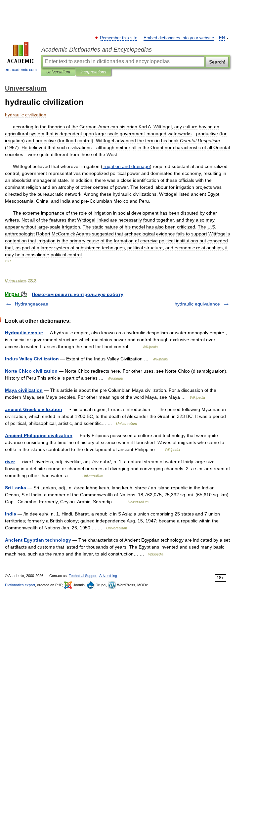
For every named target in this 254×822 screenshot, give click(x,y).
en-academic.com (21, 69)
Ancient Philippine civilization (38, 435)
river (10, 461)
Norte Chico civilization (31, 371)
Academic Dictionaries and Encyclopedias (96, 49)
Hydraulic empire (24, 332)
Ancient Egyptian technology (38, 540)
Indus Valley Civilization (32, 358)
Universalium (58, 72)
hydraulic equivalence (197, 304)
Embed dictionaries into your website (179, 38)
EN (222, 38)
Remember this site (119, 38)
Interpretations (93, 72)
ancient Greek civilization (33, 409)
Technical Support (83, 576)
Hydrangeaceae (31, 304)
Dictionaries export (20, 585)
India (10, 513)
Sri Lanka (15, 487)
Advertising (108, 576)
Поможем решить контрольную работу (77, 294)
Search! (217, 61)
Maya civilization (24, 390)
